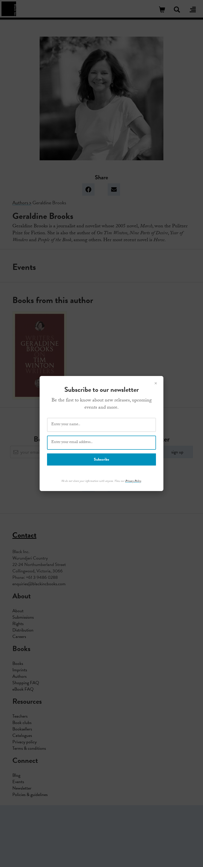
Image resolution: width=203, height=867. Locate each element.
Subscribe (101, 459)
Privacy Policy (133, 481)
